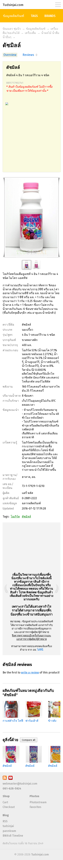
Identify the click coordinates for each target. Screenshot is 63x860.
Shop (6, 796)
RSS (5, 821)
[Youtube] (10, 779)
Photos (34, 796)
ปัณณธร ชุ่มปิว (12, 28)
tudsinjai (8, 826)
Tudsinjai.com (40, 854)
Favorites (35, 807)
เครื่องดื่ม (30, 33)
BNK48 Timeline (13, 835)
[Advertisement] (31, 140)
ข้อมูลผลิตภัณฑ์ (13, 16)
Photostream (38, 802)
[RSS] (5, 779)
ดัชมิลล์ (26, 516)
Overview (10, 55)
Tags (34, 16)
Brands (49, 16)
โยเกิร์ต (15, 516)
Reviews (28, 55)
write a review (30, 672)
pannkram (9, 831)
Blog (6, 815)
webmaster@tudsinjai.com (20, 783)
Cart (5, 802)
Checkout (9, 807)
